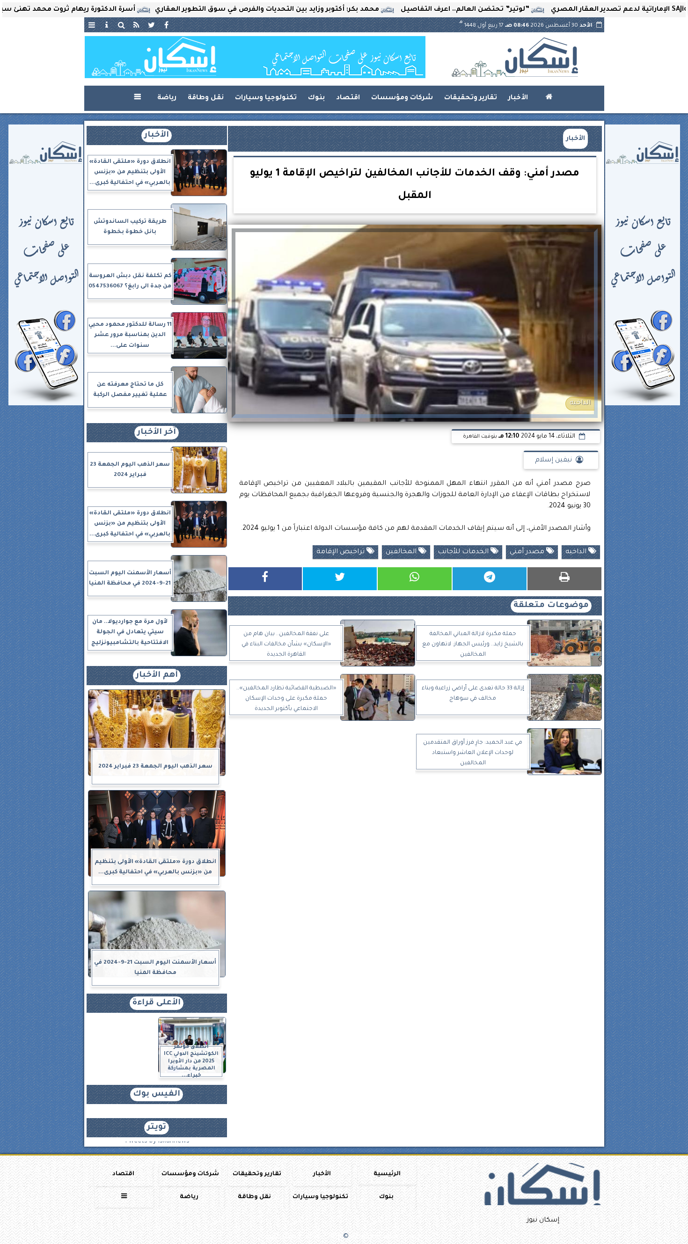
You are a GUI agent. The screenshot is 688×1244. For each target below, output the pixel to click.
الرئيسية (387, 1174)
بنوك (316, 98)
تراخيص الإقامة (341, 552)
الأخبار (518, 98)
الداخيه (576, 552)
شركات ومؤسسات (402, 98)
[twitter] (151, 24)
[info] (106, 24)
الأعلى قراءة (156, 1003)
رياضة (166, 98)
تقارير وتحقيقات (470, 98)
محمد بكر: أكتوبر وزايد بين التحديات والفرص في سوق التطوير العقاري (320, 10)
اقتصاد (348, 98)
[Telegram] (489, 578)
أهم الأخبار (157, 675)
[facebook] (166, 24)
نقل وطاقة (206, 98)
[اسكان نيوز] (255, 57)
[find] (121, 24)
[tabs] (91, 24)
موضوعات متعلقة (551, 605)
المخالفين (402, 552)
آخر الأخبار (156, 432)
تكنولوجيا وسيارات (266, 98)
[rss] (136, 24)
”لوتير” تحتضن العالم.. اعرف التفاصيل (518, 10)
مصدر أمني (528, 552)
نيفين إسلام (553, 460)
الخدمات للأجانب (464, 552)
